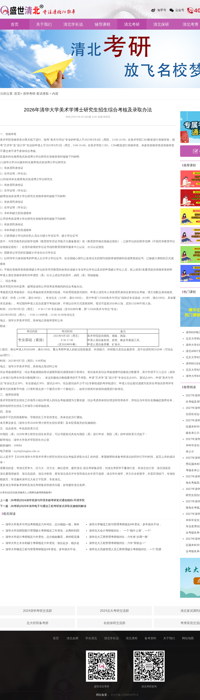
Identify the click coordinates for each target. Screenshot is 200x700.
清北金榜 (72, 638)
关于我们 (44, 24)
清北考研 (132, 24)
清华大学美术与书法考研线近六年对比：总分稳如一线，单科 (42, 524)
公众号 (179, 10)
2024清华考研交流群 (37, 610)
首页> (18, 93)
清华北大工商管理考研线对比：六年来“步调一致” (118, 536)
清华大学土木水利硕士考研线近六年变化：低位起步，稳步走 (42, 543)
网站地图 (188, 638)
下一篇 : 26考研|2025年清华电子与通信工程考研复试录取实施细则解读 (43, 506)
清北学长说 (73, 24)
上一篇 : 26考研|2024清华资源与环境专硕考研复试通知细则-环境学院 (42, 500)
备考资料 (150, 638)
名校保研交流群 (114, 623)
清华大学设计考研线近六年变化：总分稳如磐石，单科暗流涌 (42, 536)
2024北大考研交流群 (114, 610)
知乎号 (161, 10)
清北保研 (161, 24)
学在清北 (91, 638)
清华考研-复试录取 (36, 93)
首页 (15, 24)
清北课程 (132, 638)
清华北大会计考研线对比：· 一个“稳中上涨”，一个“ (120, 530)
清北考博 (190, 24)
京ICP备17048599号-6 (124, 694)
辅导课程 (102, 24)
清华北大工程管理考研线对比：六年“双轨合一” (117, 543)
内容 (55, 93)
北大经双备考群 (37, 623)
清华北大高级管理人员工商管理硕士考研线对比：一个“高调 (125, 549)
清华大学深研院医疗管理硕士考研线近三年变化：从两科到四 (42, 530)
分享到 (3, 492)
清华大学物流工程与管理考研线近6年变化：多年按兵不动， (41, 549)
